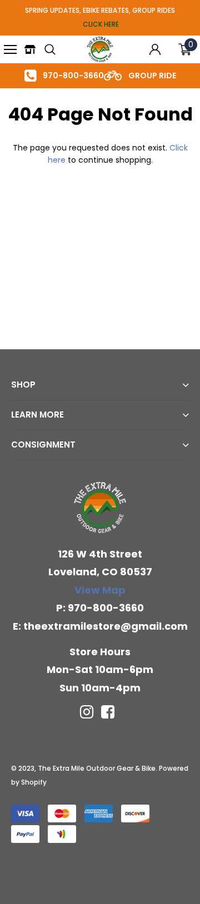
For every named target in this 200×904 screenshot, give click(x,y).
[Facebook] (107, 711)
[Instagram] (86, 711)
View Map (100, 590)
